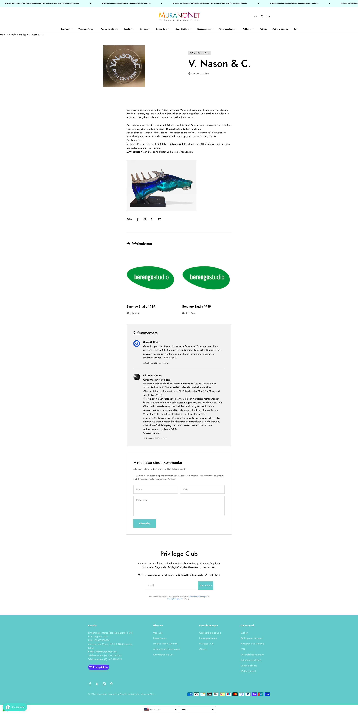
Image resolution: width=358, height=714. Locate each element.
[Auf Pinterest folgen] (111, 684)
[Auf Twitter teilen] (145, 219)
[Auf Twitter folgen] (97, 684)
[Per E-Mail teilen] (159, 219)
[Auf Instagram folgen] (104, 684)
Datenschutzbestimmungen (150, 479)
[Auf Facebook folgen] (90, 684)
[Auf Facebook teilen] (138, 219)
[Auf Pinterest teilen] (152, 219)
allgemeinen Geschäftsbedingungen (207, 475)
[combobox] (160, 709)
